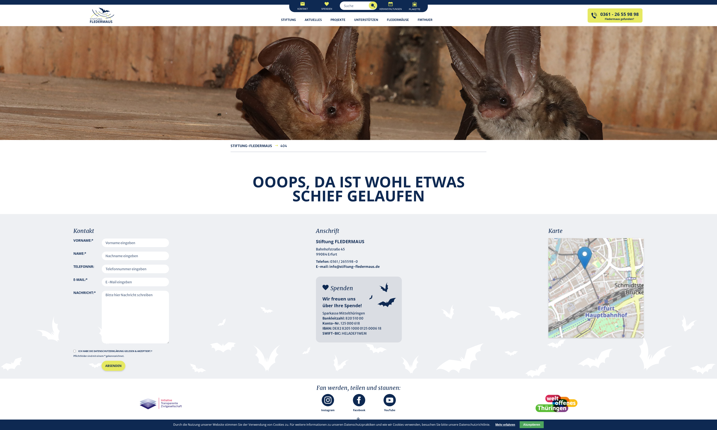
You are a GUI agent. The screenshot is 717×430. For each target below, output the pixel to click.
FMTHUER (425, 20)
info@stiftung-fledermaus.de (354, 266)
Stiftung (288, 20)
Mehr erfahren (505, 424)
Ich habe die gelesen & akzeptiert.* (115, 351)
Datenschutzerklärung (109, 351)
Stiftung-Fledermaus (251, 146)
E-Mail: (80, 282)
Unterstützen (366, 20)
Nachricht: (84, 314)
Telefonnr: (83, 266)
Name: (79, 256)
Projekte (337, 20)
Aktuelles (313, 20)
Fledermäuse (398, 20)
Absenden (113, 366)
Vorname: (83, 242)
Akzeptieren (531, 424)
